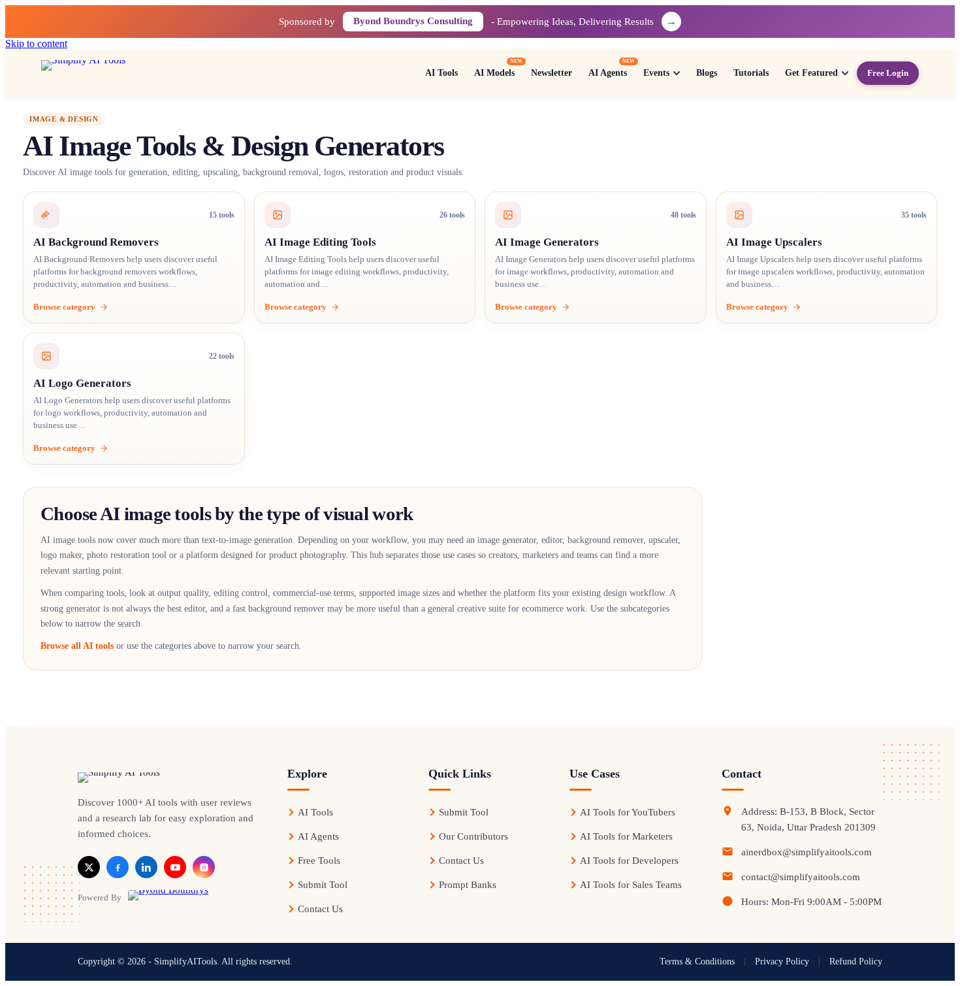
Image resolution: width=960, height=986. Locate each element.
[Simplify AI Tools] (126, 73)
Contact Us (320, 909)
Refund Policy (855, 961)
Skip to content (36, 43)
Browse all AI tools (77, 646)
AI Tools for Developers (629, 860)
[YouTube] (175, 867)
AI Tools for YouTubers (627, 812)
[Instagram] (204, 867)
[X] (89, 867)
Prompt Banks (467, 884)
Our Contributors (473, 836)
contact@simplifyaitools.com (800, 877)
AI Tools (315, 812)
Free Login (887, 73)
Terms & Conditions (697, 961)
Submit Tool (322, 884)
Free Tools (319, 860)
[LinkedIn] (146, 867)
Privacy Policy (782, 961)
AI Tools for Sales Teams (631, 884)
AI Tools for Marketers (626, 836)
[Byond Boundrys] (168, 897)
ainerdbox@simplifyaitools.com (806, 852)
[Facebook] (117, 867)
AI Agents (318, 836)
